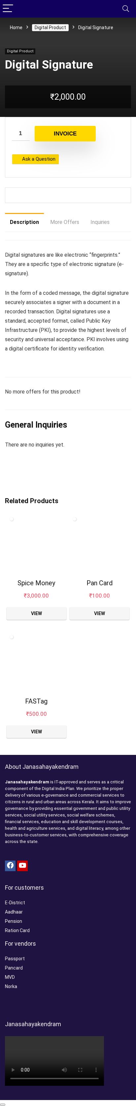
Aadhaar (14, 912)
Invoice (65, 134)
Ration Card (17, 930)
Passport (15, 958)
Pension (13, 921)
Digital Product (50, 27)
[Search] (126, 9)
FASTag (36, 701)
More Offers (64, 222)
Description (24, 222)
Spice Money (36, 583)
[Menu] (8, 9)
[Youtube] (22, 866)
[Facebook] (10, 866)
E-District (15, 902)
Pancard (14, 968)
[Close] (2, 1105)
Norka (11, 986)
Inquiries (100, 222)
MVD (10, 977)
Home (16, 27)
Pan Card (99, 583)
